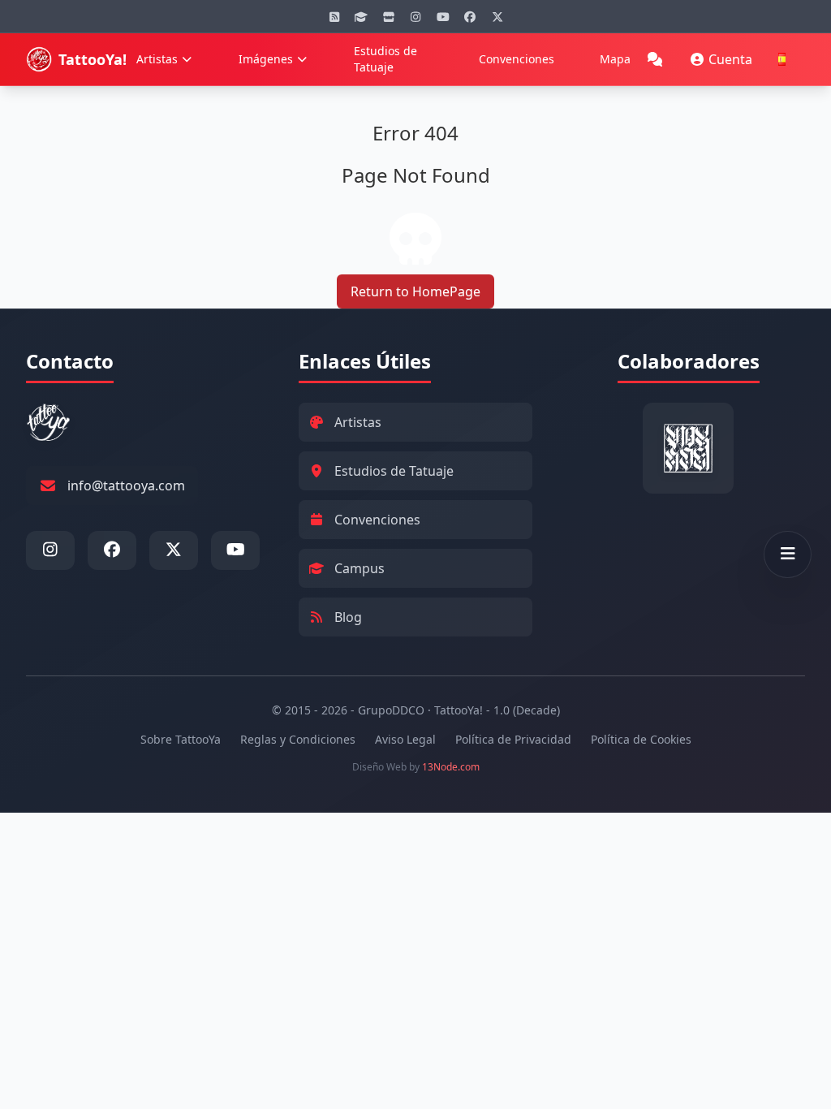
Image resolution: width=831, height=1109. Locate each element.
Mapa (615, 59)
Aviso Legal (405, 739)
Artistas (157, 59)
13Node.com (451, 767)
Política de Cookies (641, 739)
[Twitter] (497, 16)
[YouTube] (443, 16)
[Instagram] (415, 16)
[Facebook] (470, 16)
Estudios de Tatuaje (385, 59)
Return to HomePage (415, 291)
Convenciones (516, 59)
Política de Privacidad (513, 739)
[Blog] (334, 16)
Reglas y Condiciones (297, 739)
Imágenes (266, 59)
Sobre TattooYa (180, 739)
